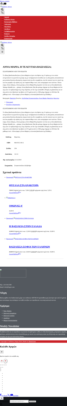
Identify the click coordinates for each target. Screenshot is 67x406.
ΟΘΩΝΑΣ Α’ (16, 205)
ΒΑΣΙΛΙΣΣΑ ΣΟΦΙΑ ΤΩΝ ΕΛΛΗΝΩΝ (29, 246)
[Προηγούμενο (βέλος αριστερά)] (0, 367)
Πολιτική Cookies (8, 315)
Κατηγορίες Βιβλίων (10, 22)
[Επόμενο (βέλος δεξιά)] (2, 367)
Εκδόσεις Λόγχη (9, 19)
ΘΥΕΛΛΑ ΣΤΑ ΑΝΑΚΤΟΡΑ (23, 185)
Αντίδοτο (7, 29)
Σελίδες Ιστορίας (9, 36)
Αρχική (6, 17)
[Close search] (1, 398)
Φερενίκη (56, 98)
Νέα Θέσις (7, 26)
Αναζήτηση (32, 401)
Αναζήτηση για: (4, 401)
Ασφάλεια (6, 318)
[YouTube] (5, 4)
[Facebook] (1, 4)
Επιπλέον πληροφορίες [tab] (13, 104)
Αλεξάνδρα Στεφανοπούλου (30, 98)
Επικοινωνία (8, 38)
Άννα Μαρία (43, 98)
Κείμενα (7, 34)
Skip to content (4, 1)
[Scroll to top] (1, 361)
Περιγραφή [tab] (9, 102)
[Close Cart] (1, 351)
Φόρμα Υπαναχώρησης (10, 320)
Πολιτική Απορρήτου (9, 313)
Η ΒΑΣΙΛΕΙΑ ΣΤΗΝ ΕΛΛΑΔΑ (25, 226)
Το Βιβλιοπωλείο (9, 31)
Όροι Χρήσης (7, 311)
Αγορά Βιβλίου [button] (13, 193)
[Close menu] (0, 369)
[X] (3, 4)
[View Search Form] (2, 9)
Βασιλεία (13, 98)
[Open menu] (2, 52)
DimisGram (32, 341)
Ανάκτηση (7, 24)
